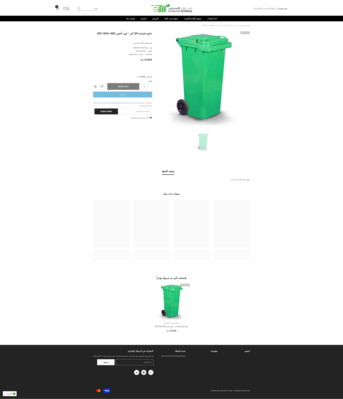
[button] (10, 393)
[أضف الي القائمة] (102, 86)
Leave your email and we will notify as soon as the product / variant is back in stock (123, 104)
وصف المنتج (168, 171)
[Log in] (68, 8)
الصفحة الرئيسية (244, 25)
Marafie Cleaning (140, 48)
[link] (232, 254)
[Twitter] (136, 372)
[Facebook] (150, 372)
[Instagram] (143, 372)
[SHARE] (96, 86)
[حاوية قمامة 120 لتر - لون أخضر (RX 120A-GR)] (171, 302)
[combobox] (90, 8)
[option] (203, 78)
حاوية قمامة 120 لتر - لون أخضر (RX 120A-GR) (171, 326)
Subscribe (106, 111)
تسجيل (106, 362)
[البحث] (87, 8)
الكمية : (149, 81)
